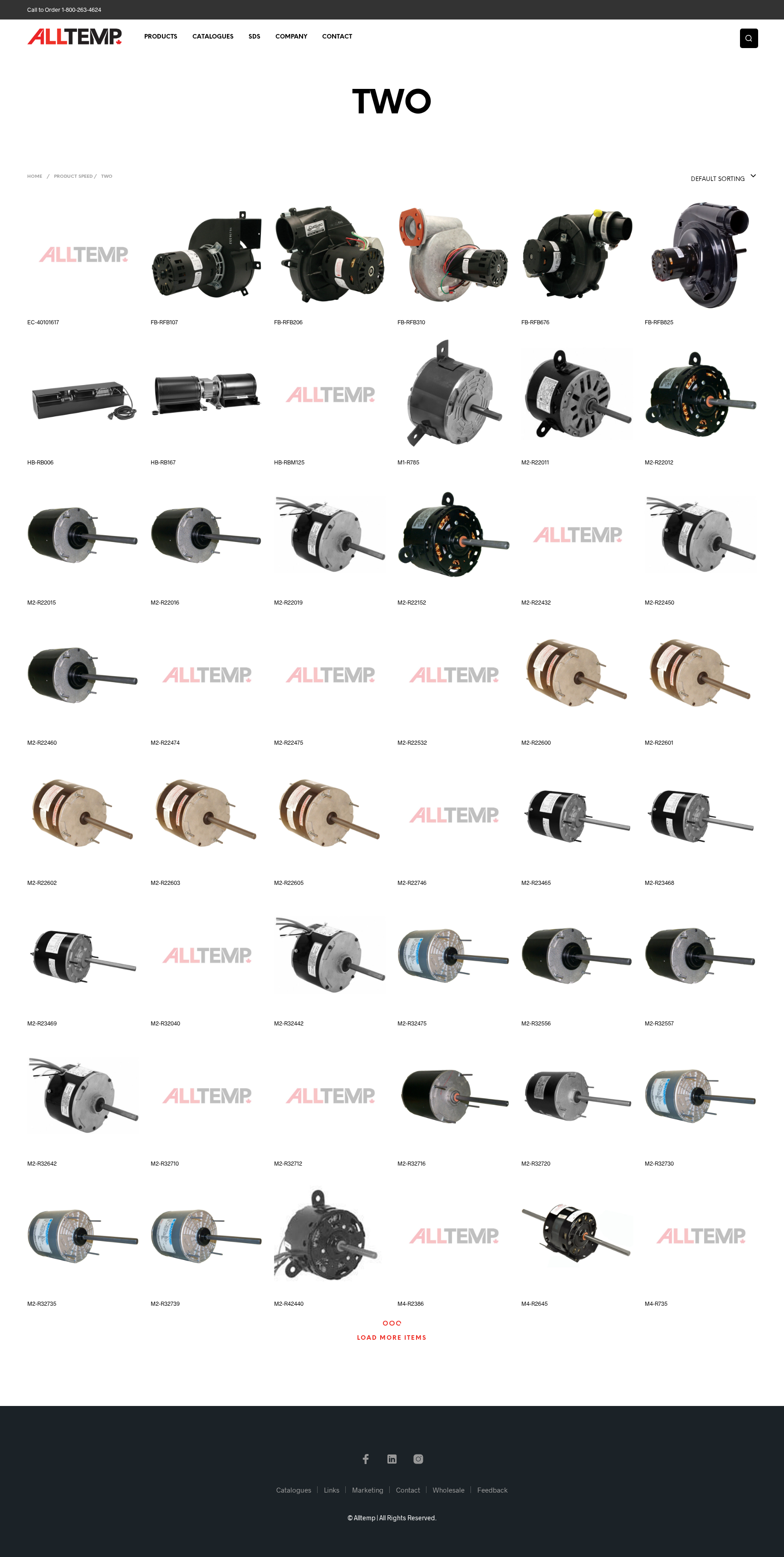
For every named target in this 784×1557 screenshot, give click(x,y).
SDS (254, 37)
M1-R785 (408, 462)
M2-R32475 (411, 1023)
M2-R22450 (659, 602)
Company (291, 37)
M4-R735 (656, 1303)
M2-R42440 (289, 1303)
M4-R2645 (534, 1303)
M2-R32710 (165, 1163)
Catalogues (213, 37)
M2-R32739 (165, 1303)
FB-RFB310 (411, 322)
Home (34, 176)
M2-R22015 (41, 602)
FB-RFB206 (288, 322)
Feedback (492, 1490)
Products (160, 37)
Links (331, 1490)
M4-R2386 (410, 1303)
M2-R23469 (42, 1023)
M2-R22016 (165, 602)
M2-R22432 (536, 602)
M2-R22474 (165, 742)
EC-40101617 (43, 322)
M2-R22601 (659, 742)
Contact (337, 37)
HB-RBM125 (289, 462)
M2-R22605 (289, 882)
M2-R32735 (41, 1303)
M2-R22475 (288, 742)
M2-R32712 (288, 1163)
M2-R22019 (288, 602)
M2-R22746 (411, 882)
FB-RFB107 (164, 322)
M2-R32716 (411, 1163)
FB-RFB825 (659, 322)
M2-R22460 (42, 742)
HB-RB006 (40, 462)
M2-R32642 (42, 1163)
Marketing (367, 1490)
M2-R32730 (659, 1163)
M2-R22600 (536, 742)
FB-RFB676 (535, 322)
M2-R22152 (411, 602)
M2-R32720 (535, 1163)
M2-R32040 (165, 1023)
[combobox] (705, 176)
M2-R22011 (535, 462)
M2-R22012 (659, 462)
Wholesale (449, 1490)
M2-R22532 (412, 742)
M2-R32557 (659, 1023)
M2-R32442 (289, 1023)
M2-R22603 (165, 882)
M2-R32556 (536, 1023)
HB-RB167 (163, 462)
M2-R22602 (42, 882)
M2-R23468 (659, 882)
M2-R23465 (536, 882)
